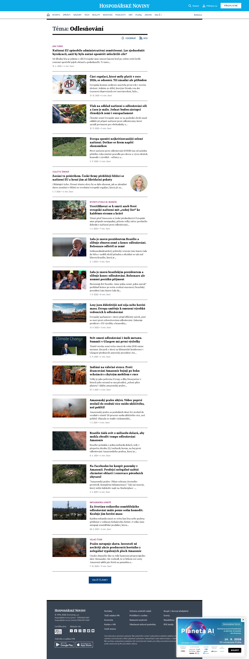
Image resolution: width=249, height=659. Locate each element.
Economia (108, 620)
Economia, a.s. (73, 615)
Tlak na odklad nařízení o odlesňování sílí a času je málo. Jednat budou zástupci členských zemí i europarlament (118, 110)
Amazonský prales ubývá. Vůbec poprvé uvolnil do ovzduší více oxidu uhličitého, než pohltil (117, 404)
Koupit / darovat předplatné (176, 611)
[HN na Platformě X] (71, 630)
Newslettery (169, 620)
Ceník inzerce (110, 629)
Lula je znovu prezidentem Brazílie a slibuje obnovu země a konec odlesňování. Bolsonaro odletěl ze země (118, 243)
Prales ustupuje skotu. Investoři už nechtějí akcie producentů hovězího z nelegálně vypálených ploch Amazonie (115, 547)
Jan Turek (57, 46)
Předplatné (231, 5)
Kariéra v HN (110, 625)
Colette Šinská (60, 171)
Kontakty (108, 611)
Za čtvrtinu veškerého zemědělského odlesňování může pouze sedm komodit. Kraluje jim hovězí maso (116, 510)
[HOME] (48, 15)
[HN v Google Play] (64, 644)
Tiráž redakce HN (111, 616)
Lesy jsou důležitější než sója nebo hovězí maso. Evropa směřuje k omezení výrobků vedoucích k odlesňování (117, 309)
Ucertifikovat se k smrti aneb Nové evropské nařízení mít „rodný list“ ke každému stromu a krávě (115, 210)
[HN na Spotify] (88, 630)
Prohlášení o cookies (138, 616)
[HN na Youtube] (93, 630)
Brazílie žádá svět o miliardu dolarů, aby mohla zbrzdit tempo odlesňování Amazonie (117, 437)
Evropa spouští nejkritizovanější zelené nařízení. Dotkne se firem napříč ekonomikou (116, 142)
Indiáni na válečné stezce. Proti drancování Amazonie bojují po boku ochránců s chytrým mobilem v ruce (114, 371)
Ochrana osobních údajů (140, 611)
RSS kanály (168, 625)
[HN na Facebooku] (75, 630)
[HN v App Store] (84, 644)
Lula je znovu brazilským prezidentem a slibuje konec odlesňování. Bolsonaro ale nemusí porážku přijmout (117, 276)
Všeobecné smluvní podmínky (143, 625)
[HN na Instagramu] (80, 630)
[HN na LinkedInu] (84, 630)
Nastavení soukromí (138, 620)
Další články (100, 580)
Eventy (167, 616)
